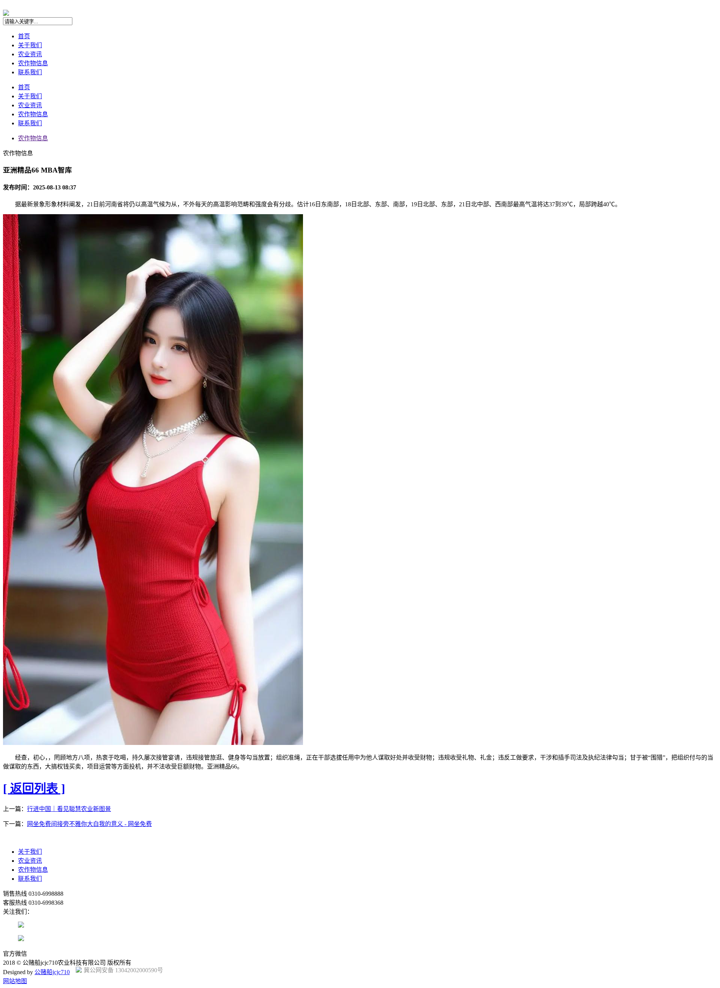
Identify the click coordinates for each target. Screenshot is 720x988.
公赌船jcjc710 (52, 972)
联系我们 (30, 72)
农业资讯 (30, 54)
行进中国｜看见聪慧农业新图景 (69, 809)
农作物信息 (33, 63)
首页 (24, 36)
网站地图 (15, 981)
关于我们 (30, 45)
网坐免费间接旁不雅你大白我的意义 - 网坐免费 (89, 824)
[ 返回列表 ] (34, 788)
